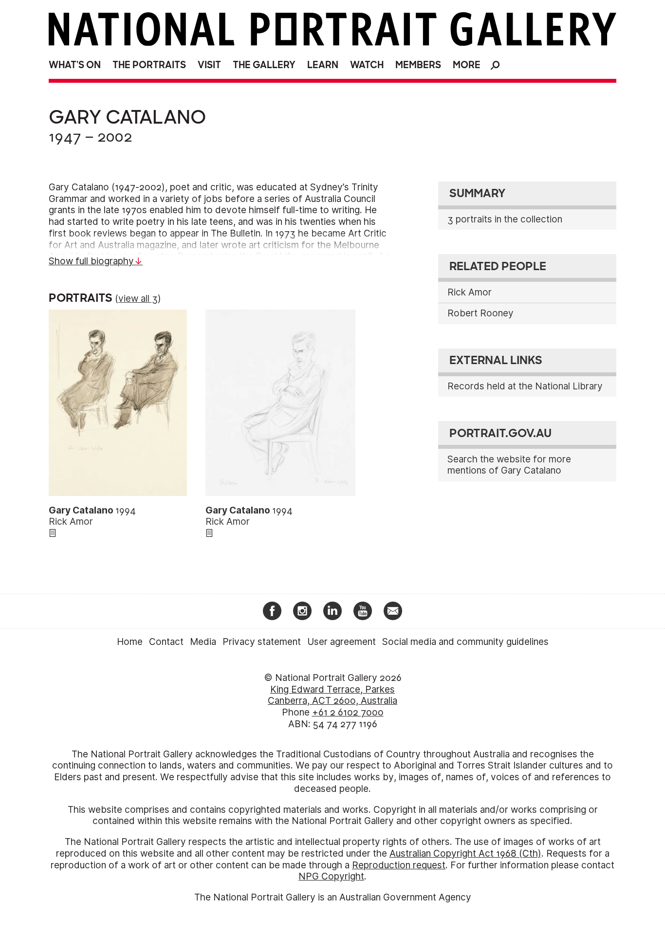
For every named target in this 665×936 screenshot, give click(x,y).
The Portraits (149, 65)
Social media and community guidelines (465, 641)
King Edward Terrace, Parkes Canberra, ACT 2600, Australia (332, 695)
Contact (166, 641)
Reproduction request (398, 865)
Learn (322, 65)
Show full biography (91, 261)
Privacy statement (261, 641)
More (466, 65)
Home (130, 641)
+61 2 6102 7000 (348, 712)
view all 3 (138, 298)
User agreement (341, 641)
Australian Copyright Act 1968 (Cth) (465, 853)
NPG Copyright (331, 876)
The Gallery (264, 65)
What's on (75, 65)
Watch (367, 65)
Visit (209, 65)
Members (418, 65)
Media (203, 641)
